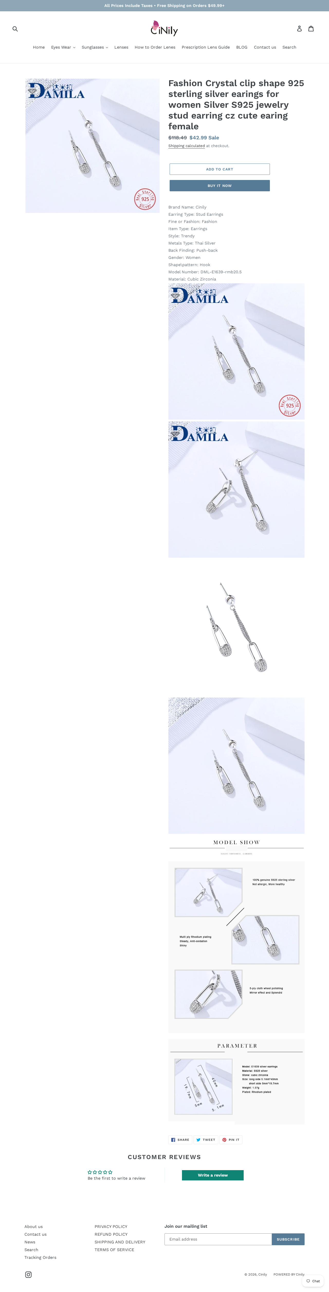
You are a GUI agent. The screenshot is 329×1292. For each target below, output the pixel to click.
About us (33, 1226)
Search (31, 1249)
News (29, 1242)
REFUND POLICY (111, 1234)
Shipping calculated (186, 145)
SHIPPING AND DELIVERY (120, 1242)
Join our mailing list (185, 1226)
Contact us (35, 1234)
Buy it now (220, 186)
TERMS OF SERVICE (114, 1249)
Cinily (262, 1274)
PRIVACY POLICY (111, 1226)
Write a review (213, 1175)
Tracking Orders (40, 1257)
